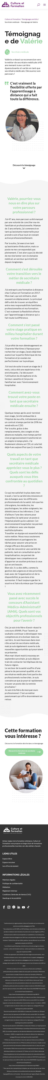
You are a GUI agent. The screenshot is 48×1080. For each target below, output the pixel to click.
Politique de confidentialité (12, 884)
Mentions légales (8, 880)
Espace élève (7, 859)
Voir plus (38, 1071)
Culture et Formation (12, 19)
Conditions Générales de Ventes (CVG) (16, 895)
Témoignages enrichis (30, 19)
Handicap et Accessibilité (11, 898)
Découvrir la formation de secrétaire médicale (22, 752)
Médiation (6, 887)
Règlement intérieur (9, 891)
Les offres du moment (10, 866)
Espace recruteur (8, 862)
